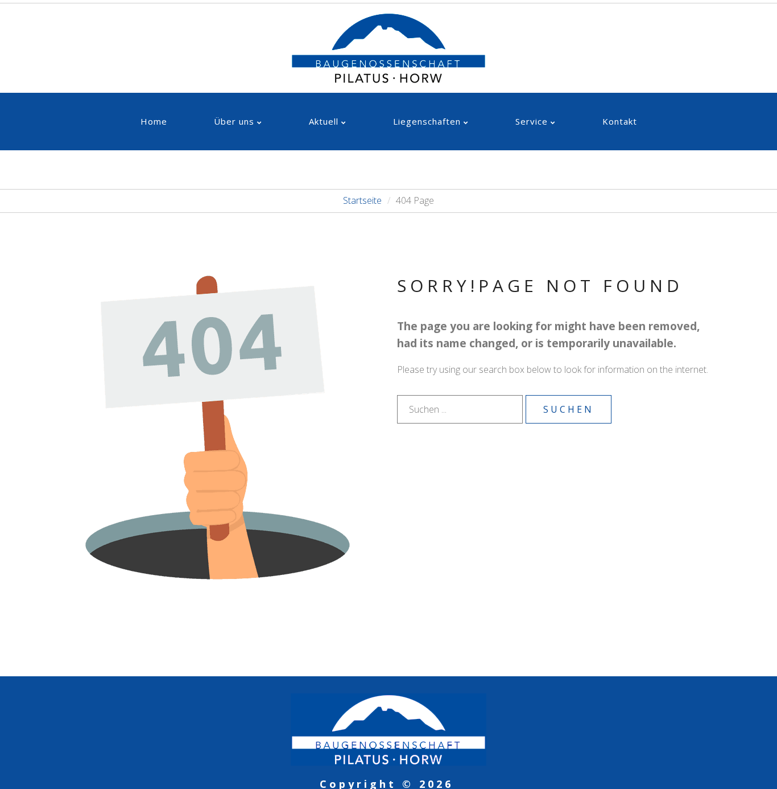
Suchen (568, 409)
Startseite (362, 200)
